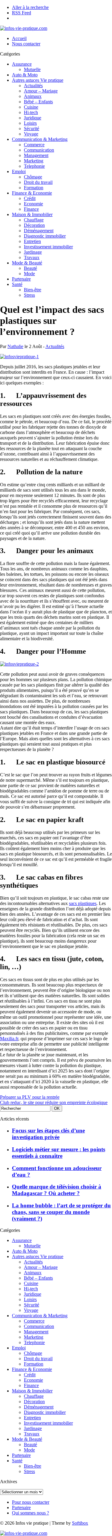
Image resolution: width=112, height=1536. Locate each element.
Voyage (31, 133)
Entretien (32, 241)
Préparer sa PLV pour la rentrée (29, 1097)
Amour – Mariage (41, 90)
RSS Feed (21, 12)
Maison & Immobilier (32, 214)
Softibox (80, 1523)
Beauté (30, 268)
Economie (33, 203)
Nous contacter (26, 43)
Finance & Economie (32, 193)
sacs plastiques (82, 903)
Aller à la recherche (30, 7)
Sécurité (31, 128)
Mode (29, 273)
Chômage (33, 176)
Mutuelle (32, 69)
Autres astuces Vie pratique (37, 80)
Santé (17, 284)
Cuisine (31, 107)
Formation (33, 187)
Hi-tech (31, 112)
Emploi (19, 171)
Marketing (33, 160)
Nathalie (15, 346)
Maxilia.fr (9, 1038)
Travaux (31, 257)
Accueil (19, 38)
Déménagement (38, 230)
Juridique (32, 117)
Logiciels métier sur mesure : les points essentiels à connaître (58, 1152)
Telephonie (34, 166)
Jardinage (33, 252)
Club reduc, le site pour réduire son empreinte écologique (54, 1102)
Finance (31, 209)
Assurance (22, 64)
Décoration (34, 225)
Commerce (34, 144)
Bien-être (32, 289)
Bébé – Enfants (38, 101)
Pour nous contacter (30, 1502)
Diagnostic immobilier (45, 235)
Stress (29, 295)
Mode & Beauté (27, 262)
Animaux (33, 96)
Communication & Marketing (39, 139)
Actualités (33, 85)
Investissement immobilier (48, 246)
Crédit (30, 198)
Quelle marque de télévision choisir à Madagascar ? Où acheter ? (56, 1189)
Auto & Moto (25, 74)
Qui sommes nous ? (30, 1512)
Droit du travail (38, 182)
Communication (39, 150)
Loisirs (30, 123)
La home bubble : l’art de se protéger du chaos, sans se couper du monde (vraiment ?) (61, 1212)
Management (36, 155)
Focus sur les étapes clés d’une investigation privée (48, 1133)
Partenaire (21, 278)
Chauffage (34, 219)
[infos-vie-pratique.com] (23, 28)
